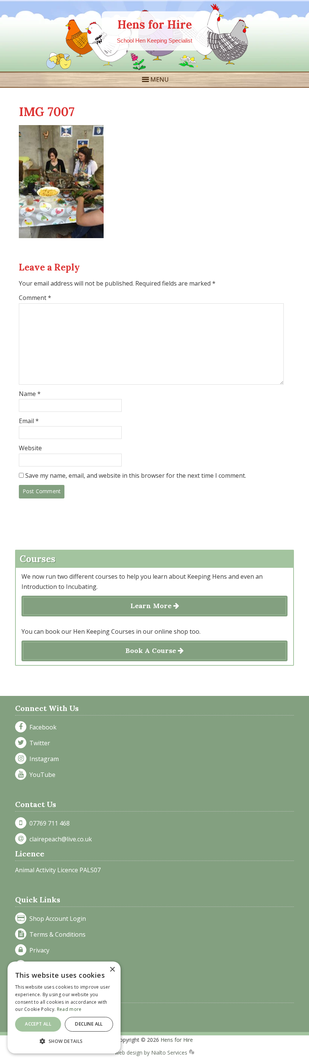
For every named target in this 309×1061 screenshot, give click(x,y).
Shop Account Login (56, 918)
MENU (159, 79)
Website (30, 448)
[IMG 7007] (61, 236)
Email (29, 421)
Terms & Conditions (56, 934)
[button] (64, 1041)
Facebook (41, 727)
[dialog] (64, 1007)
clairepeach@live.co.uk (59, 839)
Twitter (38, 743)
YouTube (40, 775)
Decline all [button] (88, 1024)
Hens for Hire (155, 24)
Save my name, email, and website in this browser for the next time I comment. (135, 475)
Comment (35, 298)
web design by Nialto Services (152, 1052)
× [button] (112, 969)
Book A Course (151, 650)
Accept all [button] (38, 1024)
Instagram (42, 759)
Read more (69, 1009)
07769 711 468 (48, 823)
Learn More (151, 605)
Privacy (37, 950)
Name (30, 394)
